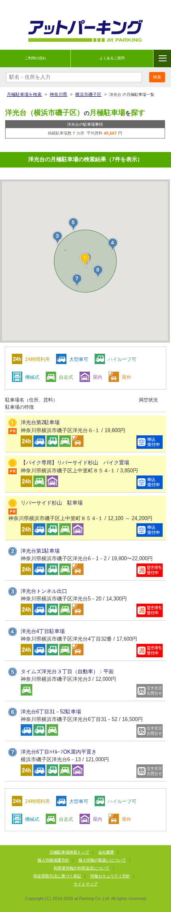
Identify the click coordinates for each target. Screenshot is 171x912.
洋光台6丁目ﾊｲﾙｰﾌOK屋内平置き (59, 752)
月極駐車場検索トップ (69, 852)
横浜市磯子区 (88, 94)
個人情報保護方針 (53, 860)
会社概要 (106, 852)
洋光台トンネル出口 (44, 591)
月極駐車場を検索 (24, 94)
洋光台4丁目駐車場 (43, 631)
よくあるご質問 (111, 58)
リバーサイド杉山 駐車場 (52, 503)
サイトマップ (85, 884)
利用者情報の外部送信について (81, 868)
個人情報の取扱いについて (102, 860)
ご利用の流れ (35, 58)
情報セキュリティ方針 (110, 876)
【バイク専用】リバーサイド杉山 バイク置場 (75, 463)
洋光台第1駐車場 (40, 551)
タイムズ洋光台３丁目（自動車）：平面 (67, 671)
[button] (57, 239)
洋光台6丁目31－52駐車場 (51, 712)
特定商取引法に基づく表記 (57, 876)
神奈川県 (58, 94)
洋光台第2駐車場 (40, 422)
